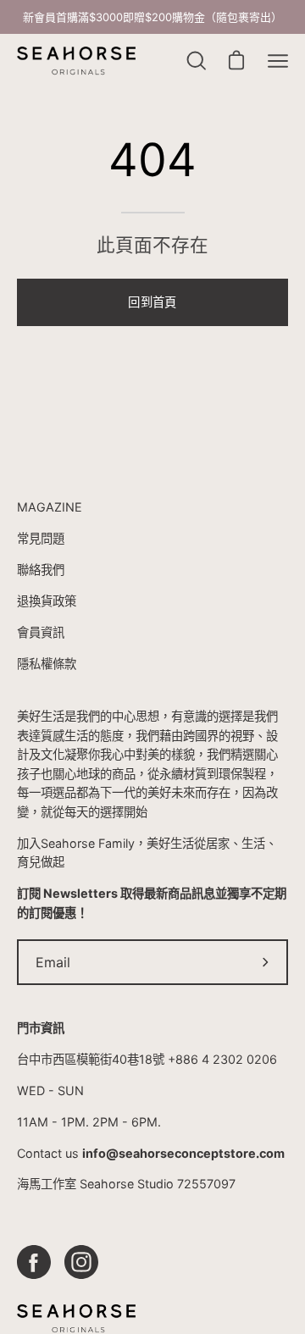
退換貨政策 (46, 601)
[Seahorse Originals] (76, 61)
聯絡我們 (40, 569)
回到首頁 (152, 302)
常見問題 (40, 538)
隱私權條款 (46, 663)
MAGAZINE (49, 507)
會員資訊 (40, 632)
